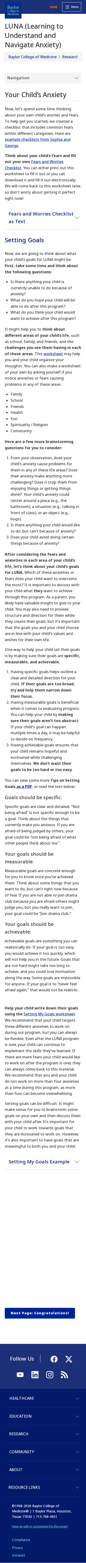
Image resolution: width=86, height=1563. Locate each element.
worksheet (53, 353)
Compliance (21, 1539)
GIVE (53, 7)
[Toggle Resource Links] (77, 1487)
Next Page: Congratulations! (40, 1313)
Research (70, 56)
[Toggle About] (77, 1469)
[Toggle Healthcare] (77, 1398)
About (15, 1469)
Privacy (17, 1547)
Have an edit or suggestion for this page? (40, 1526)
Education (20, 1416)
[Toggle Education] (77, 1416)
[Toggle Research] (77, 1434)
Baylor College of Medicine (33, 56)
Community (21, 1451)
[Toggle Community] (77, 1452)
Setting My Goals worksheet (49, 1014)
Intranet (18, 1555)
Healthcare (21, 1398)
